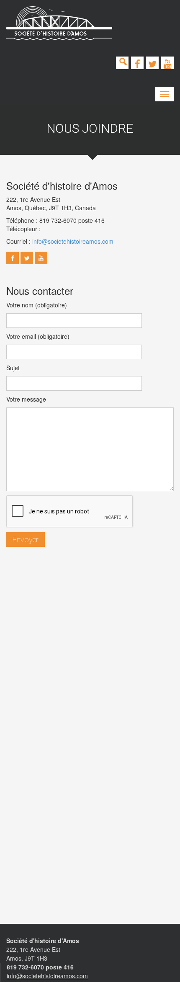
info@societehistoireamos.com (72, 241)
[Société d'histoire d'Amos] (59, 23)
